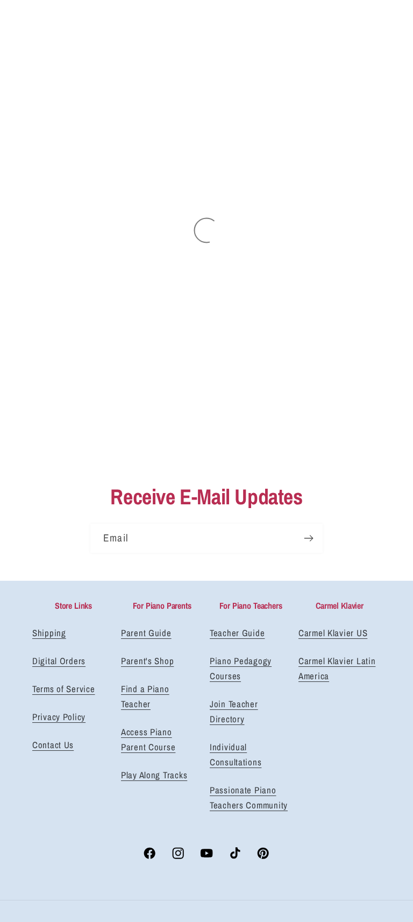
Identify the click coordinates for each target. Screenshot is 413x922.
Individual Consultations (235, 754)
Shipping (49, 633)
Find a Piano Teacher (145, 696)
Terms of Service (63, 689)
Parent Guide (146, 633)
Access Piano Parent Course (148, 739)
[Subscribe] (308, 538)
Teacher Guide (237, 633)
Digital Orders (59, 661)
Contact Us (53, 745)
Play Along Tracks (154, 775)
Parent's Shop (147, 661)
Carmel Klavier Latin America (336, 668)
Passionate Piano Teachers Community (249, 797)
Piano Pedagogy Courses (241, 668)
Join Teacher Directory (234, 711)
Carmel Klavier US (332, 633)
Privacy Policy (59, 717)
